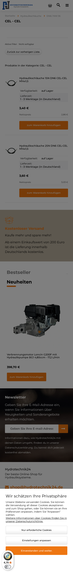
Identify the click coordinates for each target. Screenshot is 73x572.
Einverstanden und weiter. (36, 550)
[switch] (8, 567)
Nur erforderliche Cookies (36, 530)
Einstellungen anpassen (36, 540)
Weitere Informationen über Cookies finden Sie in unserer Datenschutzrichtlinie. (36, 519)
